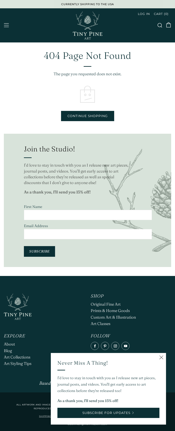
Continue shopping (87, 116)
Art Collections (17, 357)
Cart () (161, 14)
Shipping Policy (50, 416)
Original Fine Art (106, 304)
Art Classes (100, 323)
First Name (33, 206)
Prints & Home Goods (110, 310)
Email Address (36, 225)
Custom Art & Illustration (113, 317)
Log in (144, 14)
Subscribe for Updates (106, 413)
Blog (8, 350)
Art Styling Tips (17, 363)
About (9, 344)
